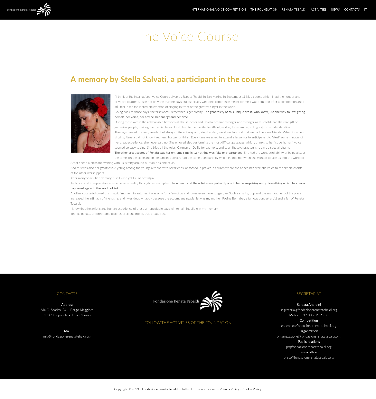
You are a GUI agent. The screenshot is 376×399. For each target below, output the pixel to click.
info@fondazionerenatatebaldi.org (67, 336)
